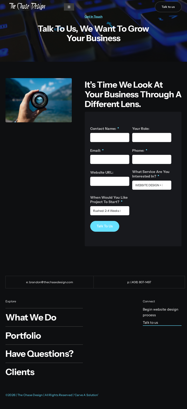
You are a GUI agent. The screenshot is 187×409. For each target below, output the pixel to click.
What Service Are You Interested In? (151, 174)
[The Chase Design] (27, 4)
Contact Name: (104, 129)
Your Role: (140, 129)
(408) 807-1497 (140, 282)
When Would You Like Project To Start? (109, 199)
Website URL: (101, 172)
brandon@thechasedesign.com (51, 282)
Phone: (139, 150)
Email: (97, 150)
